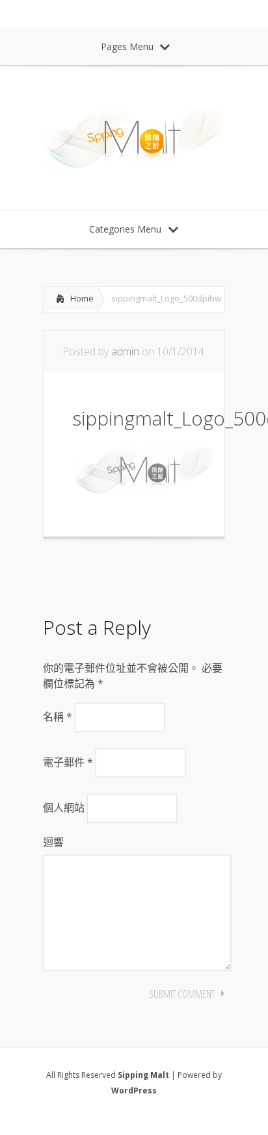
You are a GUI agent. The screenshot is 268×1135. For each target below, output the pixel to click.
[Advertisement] (147, 573)
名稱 (57, 716)
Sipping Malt (143, 1074)
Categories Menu (125, 229)
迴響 (53, 842)
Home (82, 298)
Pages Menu (127, 46)
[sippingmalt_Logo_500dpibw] (143, 492)
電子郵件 (68, 762)
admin (125, 351)
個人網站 (64, 807)
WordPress (134, 1090)
